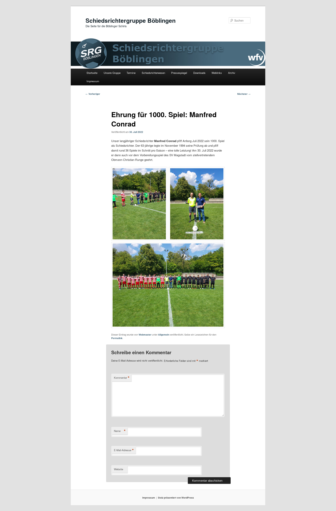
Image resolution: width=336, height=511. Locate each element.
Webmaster (145, 334)
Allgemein (163, 334)
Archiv (231, 73)
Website (118, 469)
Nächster (243, 94)
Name (120, 431)
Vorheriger (93, 94)
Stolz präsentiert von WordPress (176, 497)
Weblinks (217, 73)
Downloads (199, 73)
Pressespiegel (179, 73)
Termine (131, 73)
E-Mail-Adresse (124, 450)
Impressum (93, 81)
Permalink (116, 338)
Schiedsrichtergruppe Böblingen (131, 20)
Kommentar (122, 378)
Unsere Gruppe (112, 73)
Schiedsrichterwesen (153, 73)
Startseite (92, 73)
